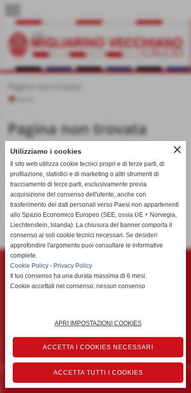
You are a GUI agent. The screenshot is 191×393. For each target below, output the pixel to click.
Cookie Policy (29, 265)
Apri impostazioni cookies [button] (98, 323)
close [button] (177, 150)
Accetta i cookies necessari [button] (98, 347)
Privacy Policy (72, 265)
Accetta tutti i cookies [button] (98, 372)
